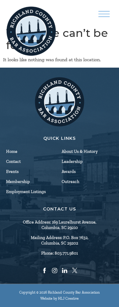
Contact (13, 161)
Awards (69, 171)
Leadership (72, 161)
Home (11, 151)
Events (12, 171)
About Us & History (80, 151)
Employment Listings (26, 191)
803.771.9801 (66, 253)
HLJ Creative (68, 298)
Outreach (70, 181)
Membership (18, 181)
